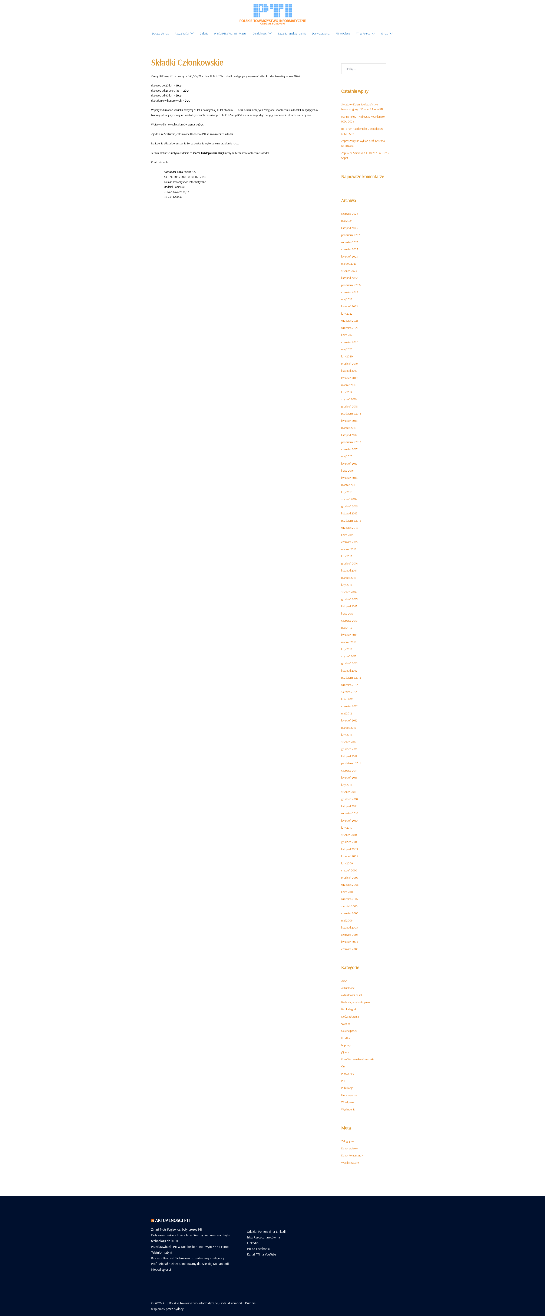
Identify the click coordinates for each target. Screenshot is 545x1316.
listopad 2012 (349, 670)
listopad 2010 (349, 806)
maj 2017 (346, 456)
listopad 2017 (349, 435)
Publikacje (347, 1088)
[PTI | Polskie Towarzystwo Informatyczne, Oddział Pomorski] (272, 14)
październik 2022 (351, 285)
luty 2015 (346, 556)
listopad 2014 (349, 570)
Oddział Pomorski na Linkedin (267, 1231)
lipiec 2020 (347, 335)
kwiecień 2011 (349, 777)
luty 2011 (346, 785)
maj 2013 (346, 628)
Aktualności (182, 33)
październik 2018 (351, 413)
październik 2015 (351, 521)
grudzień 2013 (349, 599)
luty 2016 (346, 492)
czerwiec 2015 (349, 542)
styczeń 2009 (349, 870)
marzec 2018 (348, 428)
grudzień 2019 (349, 364)
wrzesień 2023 (349, 242)
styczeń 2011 (348, 792)
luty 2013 (346, 649)
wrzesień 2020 (350, 328)
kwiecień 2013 (349, 635)
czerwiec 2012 (349, 706)
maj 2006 (347, 920)
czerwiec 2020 (349, 342)
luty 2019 (346, 392)
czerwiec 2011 (349, 770)
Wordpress (347, 1102)
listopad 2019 (349, 371)
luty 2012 (346, 735)
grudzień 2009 (349, 842)
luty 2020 (347, 356)
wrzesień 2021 (349, 321)
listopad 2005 (349, 927)
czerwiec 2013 (349, 620)
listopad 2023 (349, 228)
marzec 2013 (348, 642)
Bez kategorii (348, 1009)
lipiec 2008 (347, 892)
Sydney (179, 1309)
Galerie (204, 33)
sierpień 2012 (349, 692)
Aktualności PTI (172, 1220)
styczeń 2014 (349, 592)
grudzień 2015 (349, 506)
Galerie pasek (349, 1031)
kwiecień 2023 (349, 256)
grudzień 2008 (349, 878)
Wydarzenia (348, 1109)
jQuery (345, 1052)
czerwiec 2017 (349, 449)
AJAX (344, 981)
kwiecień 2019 (349, 378)
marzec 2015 (348, 549)
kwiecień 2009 (349, 856)
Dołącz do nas (160, 33)
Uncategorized (349, 1095)
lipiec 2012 (347, 699)
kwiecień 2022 (349, 306)
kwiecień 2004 (349, 942)
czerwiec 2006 (349, 913)
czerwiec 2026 (349, 214)
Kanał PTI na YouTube (261, 1254)
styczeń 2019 (349, 399)
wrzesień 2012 (349, 685)
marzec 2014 (348, 578)
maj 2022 (346, 299)
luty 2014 (346, 585)
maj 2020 (347, 349)
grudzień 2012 (349, 663)
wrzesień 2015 (349, 528)
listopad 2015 (349, 513)
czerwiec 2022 (349, 292)
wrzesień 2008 (350, 885)
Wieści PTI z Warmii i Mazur (230, 33)
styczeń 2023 (349, 271)
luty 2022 (347, 313)
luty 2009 (347, 863)
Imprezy (346, 1045)
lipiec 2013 (347, 613)
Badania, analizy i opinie (292, 33)
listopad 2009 (349, 849)
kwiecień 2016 (349, 478)
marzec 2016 (348, 485)
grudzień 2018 (349, 406)
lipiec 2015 (347, 535)
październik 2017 (351, 442)
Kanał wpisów (349, 1148)
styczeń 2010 (349, 835)
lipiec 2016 (347, 470)
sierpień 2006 (349, 906)
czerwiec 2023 (349, 249)
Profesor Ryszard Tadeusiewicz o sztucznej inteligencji (188, 1258)
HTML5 (345, 1038)
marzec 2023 (349, 263)
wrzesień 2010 (349, 813)
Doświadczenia (321, 33)
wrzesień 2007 (349, 899)
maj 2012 (346, 713)
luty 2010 (346, 827)
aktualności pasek (351, 995)
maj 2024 (346, 221)
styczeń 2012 (349, 742)
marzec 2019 (348, 385)
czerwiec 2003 (349, 949)
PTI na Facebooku (259, 1249)
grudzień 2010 (349, 799)
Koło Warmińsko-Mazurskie (357, 1059)
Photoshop (347, 1074)
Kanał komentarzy (352, 1155)
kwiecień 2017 (349, 463)
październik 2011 (351, 763)
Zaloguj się (347, 1141)
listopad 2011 (349, 756)
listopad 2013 (349, 606)
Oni (343, 1066)
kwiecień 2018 (349, 421)
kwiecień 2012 (349, 720)
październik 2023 (351, 235)
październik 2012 (351, 678)
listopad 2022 (349, 278)
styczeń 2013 (349, 656)
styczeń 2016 (349, 499)
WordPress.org (350, 1163)
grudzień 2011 (349, 749)
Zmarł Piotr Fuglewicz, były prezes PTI (176, 1229)
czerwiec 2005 (349, 935)
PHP (343, 1081)
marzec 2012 (348, 728)
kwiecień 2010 (349, 820)
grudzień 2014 (349, 563)
